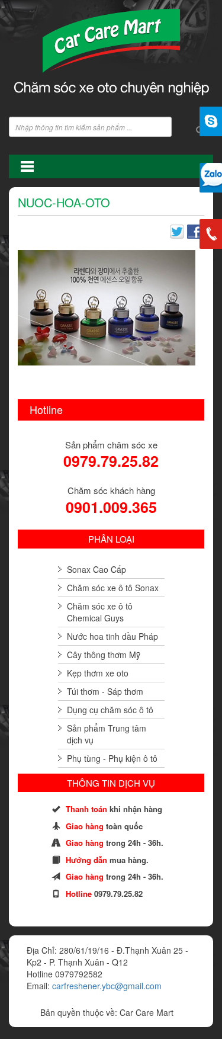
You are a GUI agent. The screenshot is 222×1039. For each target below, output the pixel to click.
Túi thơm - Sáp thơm (105, 691)
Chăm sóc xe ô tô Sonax (113, 588)
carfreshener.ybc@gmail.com (107, 986)
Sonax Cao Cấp (96, 569)
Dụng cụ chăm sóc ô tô (110, 710)
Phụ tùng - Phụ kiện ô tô (112, 758)
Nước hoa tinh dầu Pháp (112, 636)
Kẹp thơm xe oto (97, 673)
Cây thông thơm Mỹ (103, 654)
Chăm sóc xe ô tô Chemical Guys (100, 612)
